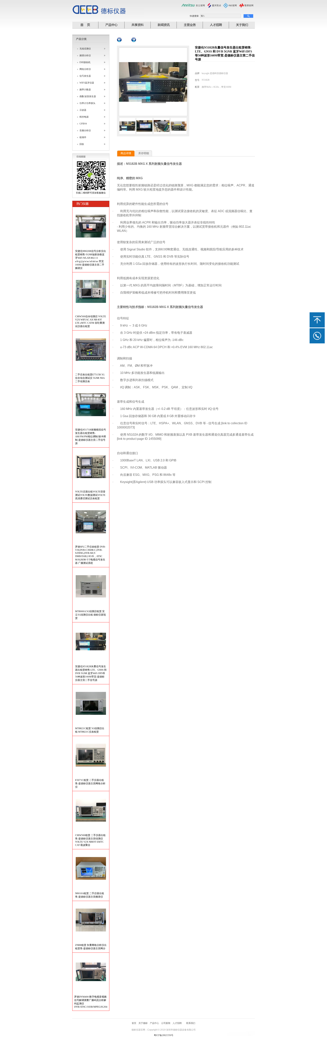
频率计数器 (85, 89)
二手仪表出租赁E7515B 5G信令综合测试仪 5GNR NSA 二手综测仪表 (89, 378)
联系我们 (190, 1023)
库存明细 (143, 153)
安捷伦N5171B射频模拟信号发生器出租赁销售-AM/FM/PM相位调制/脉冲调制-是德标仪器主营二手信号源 (90, 436)
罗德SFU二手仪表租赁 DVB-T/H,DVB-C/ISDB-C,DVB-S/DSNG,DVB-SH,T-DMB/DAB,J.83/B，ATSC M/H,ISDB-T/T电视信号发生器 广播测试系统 (90, 554)
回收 (81, 144)
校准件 (82, 137)
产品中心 (154, 1023)
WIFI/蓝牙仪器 (86, 82)
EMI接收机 (84, 62)
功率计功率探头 (87, 103)
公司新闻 (165, 1023)
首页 (134, 1023)
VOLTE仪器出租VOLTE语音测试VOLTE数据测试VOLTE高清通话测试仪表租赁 (90, 495)
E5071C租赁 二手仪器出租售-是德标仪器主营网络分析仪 (90, 783)
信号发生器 (85, 76)
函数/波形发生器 (87, 96)
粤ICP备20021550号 (163, 1035)
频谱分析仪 (85, 55)
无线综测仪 (85, 48)
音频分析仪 (85, 130)
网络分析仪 (85, 69)
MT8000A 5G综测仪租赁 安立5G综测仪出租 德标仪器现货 (90, 615)
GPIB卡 (83, 123)
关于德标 (143, 1023)
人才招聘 (177, 1023)
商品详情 (126, 153)
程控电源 (84, 117)
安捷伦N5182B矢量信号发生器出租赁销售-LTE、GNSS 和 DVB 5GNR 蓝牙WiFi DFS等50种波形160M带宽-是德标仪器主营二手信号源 (91, 673)
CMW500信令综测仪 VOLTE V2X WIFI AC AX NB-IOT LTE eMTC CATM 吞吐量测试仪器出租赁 (90, 321)
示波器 (82, 110)
